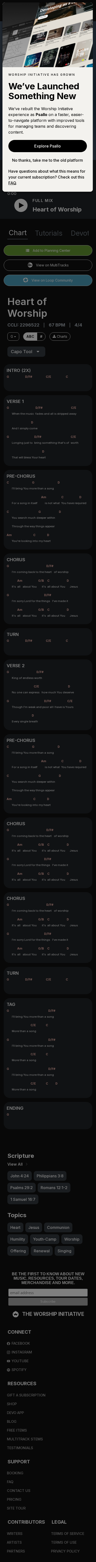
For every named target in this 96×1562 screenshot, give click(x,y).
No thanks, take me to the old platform (47, 160)
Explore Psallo (47, 146)
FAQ (12, 182)
